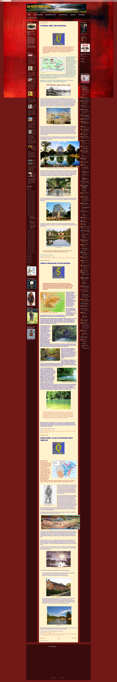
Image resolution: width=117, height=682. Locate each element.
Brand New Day (84, 316)
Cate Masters (84, 223)
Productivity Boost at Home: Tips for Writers (85, 310)
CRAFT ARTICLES (63, 14)
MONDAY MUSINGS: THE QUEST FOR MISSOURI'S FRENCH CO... (32, 227)
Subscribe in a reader (84, 56)
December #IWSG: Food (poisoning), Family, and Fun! (85, 152)
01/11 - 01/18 (31, 251)
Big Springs (53, 431)
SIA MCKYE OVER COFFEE (39, 6)
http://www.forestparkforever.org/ (69, 168)
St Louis (62, 635)
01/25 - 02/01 (31, 247)
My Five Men (84, 221)
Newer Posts (43, 638)
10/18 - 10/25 (31, 197)
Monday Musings (73, 633)
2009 (29, 262)
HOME (29, 14)
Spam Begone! (84, 224)
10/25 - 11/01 (31, 195)
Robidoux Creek (46, 635)
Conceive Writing (85, 299)
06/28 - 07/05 (31, 200)
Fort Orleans (53, 633)
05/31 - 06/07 (31, 207)
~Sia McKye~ (45, 256)
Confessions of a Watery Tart (86, 227)
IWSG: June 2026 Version (86, 127)
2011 (29, 259)
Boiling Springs (57, 431)
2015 (29, 189)
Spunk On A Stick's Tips (86, 100)
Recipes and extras (32, 17)
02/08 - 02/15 (31, 244)
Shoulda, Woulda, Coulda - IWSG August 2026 (85, 99)
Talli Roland (84, 312)
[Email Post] (53, 256)
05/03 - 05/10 (31, 212)
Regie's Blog (84, 343)
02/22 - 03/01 (31, 241)
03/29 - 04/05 (31, 233)
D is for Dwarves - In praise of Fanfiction (34, 162)
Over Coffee (65, 257)
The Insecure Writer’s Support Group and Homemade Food (85, 102)
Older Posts (74, 638)
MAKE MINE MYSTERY (84, 159)
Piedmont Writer (84, 256)
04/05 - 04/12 (31, 231)
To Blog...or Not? (84, 331)
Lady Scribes (84, 339)
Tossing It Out (84, 105)
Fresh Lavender (84, 222)
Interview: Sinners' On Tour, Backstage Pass (34, 106)
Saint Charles (52, 635)
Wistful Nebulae (84, 336)
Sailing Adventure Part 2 (85, 156)
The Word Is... (84, 190)
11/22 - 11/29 (31, 191)
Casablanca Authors (85, 136)
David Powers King (85, 196)
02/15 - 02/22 (31, 243)
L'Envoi (83, 160)
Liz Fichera (83, 214)
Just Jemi (83, 164)
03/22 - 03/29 (31, 235)
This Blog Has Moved (85, 337)
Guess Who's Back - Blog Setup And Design (85, 250)
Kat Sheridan (85, 38)
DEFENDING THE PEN (86, 118)
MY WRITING (82, 14)
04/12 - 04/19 (31, 230)
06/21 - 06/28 (31, 202)
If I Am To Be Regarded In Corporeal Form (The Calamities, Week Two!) (86, 91)
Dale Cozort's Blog (85, 303)
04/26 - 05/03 (31, 213)
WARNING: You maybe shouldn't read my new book (85, 274)
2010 (29, 261)
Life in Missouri (60, 257)
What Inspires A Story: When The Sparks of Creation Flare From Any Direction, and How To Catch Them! (85, 199)
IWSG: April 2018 (84, 246)
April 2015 (49, 257)
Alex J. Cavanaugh (85, 109)
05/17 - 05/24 (31, 208)
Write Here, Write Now (85, 265)
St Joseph (59, 635)
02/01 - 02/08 (31, 246)
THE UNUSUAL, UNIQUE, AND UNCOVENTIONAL (53, 26)
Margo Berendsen (85, 146)
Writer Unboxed (84, 94)
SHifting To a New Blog (85, 304)
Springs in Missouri (46, 432)
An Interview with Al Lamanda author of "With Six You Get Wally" (86, 296)
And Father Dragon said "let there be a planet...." (85, 288)
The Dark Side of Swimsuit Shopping (85, 341)
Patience (83, 194)
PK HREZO (84, 282)
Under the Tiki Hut (85, 162)
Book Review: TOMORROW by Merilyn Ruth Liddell (86, 237)
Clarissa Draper (84, 333)
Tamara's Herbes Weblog (86, 230)
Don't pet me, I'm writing (84, 272)
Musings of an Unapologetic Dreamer (85, 172)
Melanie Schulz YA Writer (85, 245)
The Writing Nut (85, 308)
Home (58, 638)
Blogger (65, 677)
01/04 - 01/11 (31, 252)
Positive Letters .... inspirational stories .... (85, 122)
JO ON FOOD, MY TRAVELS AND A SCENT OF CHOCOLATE (85, 187)
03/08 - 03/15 (31, 238)
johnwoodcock (58, 677)
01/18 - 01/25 (31, 249)
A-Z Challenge (44, 257)
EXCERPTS (73, 14)
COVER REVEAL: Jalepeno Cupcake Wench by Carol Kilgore (85, 267)
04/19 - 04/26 (31, 215)
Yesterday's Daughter (85, 294)
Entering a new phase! (85, 242)
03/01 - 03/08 (31, 239)
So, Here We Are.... (85, 306)
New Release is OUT (85, 215)
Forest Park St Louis (54, 257)
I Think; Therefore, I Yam (85, 193)
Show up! (34, 66)
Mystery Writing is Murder (85, 346)
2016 (29, 188)
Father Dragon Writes (85, 286)
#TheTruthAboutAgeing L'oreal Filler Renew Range (85, 291)
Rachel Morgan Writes (85, 348)
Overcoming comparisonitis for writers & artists (85, 143)
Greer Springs (62, 431)
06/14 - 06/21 (31, 204)
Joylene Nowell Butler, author (85, 235)
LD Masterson (84, 217)
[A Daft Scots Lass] (85, 289)
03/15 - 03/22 (31, 236)
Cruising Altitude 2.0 (85, 148)
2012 (29, 258)
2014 (29, 254)
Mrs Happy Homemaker (85, 115)
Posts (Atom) (46, 640)
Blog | (83, 155)
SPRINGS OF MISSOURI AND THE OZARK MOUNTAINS (55, 263)
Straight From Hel (85, 270)
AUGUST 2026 (84, 119)
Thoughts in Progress (85, 181)
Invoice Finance (84, 280)
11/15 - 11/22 (31, 192)
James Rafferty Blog (85, 167)
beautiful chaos (84, 210)
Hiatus (83, 209)
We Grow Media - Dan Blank (85, 141)
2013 (29, 256)
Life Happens (84, 163)
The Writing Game (85, 150)
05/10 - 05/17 (31, 210)
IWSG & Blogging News (85, 165)
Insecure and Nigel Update (86, 228)
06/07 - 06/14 (31, 205)
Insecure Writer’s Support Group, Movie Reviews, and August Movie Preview (85, 112)
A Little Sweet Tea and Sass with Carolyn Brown (85, 240)
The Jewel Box (73, 257)
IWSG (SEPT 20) (84, 191)
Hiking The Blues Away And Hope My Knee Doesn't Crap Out (85, 254)
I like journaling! (84, 134)
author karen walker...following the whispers (85, 178)
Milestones (83, 95)
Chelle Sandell (84, 330)
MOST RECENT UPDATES (84, 284)
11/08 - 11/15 (31, 194)
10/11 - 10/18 (31, 199)
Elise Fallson (84, 252)
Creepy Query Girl (85, 305)
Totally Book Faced (85, 321)
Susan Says (83, 126)
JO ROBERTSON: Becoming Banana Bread (34, 175)
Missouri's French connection (65, 633)
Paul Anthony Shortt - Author (85, 261)
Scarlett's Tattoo (84, 322)
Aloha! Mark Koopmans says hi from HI (85, 208)
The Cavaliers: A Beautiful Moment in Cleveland (86, 301)
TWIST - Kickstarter (85, 149)
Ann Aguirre (84, 174)
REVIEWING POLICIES (51, 14)
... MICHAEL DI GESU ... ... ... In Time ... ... (85, 130)
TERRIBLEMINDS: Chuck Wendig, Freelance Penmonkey (85, 88)
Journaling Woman (85, 133)
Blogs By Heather (84, 248)
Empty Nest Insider (85, 203)
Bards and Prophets (85, 320)
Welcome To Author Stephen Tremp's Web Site (85, 278)
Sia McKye (68, 257)
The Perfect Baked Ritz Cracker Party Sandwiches (85, 117)
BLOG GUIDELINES (38, 14)
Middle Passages (84, 97)
